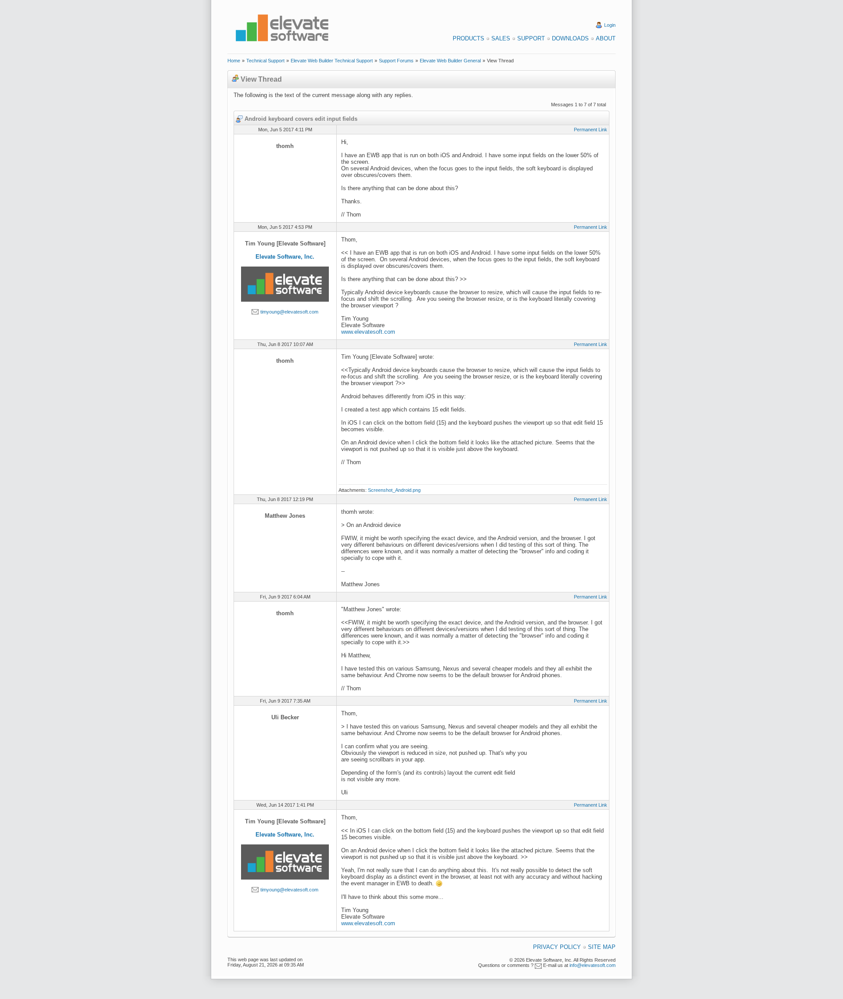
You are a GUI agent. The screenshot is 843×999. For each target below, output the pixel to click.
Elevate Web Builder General (450, 60)
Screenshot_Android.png (394, 490)
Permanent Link (590, 129)
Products (468, 38)
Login (610, 25)
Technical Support (265, 60)
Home (233, 60)
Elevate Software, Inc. (285, 256)
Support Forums (396, 60)
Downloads (570, 38)
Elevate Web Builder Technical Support (332, 60)
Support (531, 38)
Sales (500, 38)
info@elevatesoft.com (592, 965)
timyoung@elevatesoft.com (289, 311)
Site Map (602, 947)
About (606, 38)
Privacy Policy (557, 947)
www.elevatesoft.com (368, 331)
